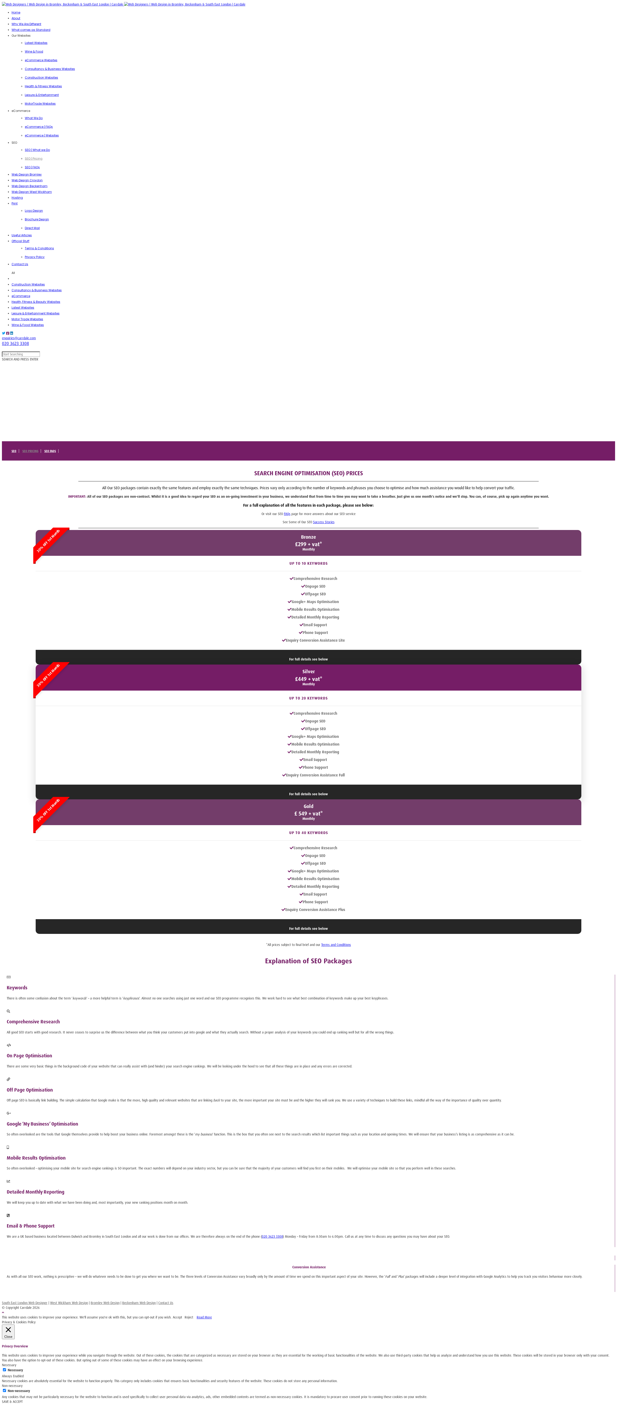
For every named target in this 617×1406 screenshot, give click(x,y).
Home (16, 12)
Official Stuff (20, 241)
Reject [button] (189, 1317)
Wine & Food (34, 51)
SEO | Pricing (33, 158)
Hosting (17, 198)
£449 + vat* (308, 679)
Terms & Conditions (39, 248)
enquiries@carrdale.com (19, 338)
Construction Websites (41, 77)
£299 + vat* (308, 544)
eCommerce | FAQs (39, 127)
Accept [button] (177, 1317)
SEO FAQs (50, 451)
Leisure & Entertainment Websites (36, 313)
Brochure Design (37, 219)
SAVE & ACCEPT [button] (12, 1401)
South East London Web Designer (24, 1303)
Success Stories (324, 522)
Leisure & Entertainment (42, 95)
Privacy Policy (35, 257)
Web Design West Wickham (32, 192)
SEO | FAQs (32, 167)
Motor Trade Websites (27, 319)
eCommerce (21, 296)
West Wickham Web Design (69, 1303)
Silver (308, 671)
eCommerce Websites (41, 60)
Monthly (308, 549)
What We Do (34, 118)
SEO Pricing (30, 451)
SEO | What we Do (37, 150)
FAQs (287, 514)
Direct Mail (32, 228)
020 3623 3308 (15, 343)
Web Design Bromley (27, 174)
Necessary (15, 1370)
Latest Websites (36, 43)
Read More (204, 1317)
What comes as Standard (31, 30)
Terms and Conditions (336, 945)
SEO (14, 451)
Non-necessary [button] (12, 1386)
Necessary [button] (9, 1365)
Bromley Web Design (105, 1303)
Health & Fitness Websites (43, 86)
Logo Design (34, 211)
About (16, 18)
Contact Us (20, 264)
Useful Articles (22, 235)
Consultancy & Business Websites (50, 69)
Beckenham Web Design (139, 1303)
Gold (308, 806)
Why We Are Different (26, 24)
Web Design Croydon (27, 180)
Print (15, 203)
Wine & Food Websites (28, 325)
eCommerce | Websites (42, 135)
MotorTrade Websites (40, 104)
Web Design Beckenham (29, 186)
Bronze (308, 537)
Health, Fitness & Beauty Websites (36, 302)
